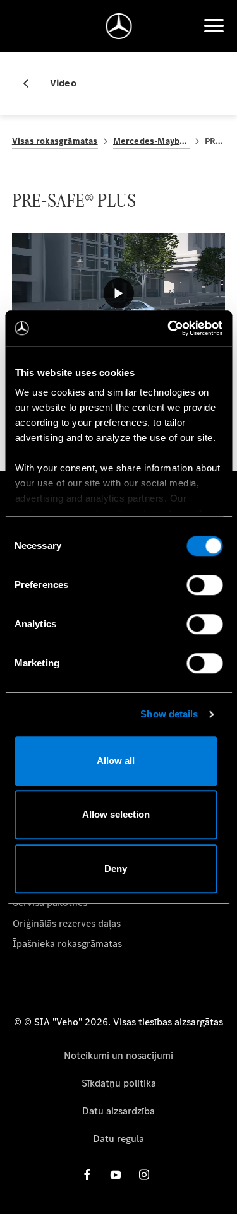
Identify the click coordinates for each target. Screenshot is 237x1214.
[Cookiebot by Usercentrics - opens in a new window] (168, 328)
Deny (115, 868)
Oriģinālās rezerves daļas (67, 923)
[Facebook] (87, 1174)
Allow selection (116, 814)
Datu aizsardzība (118, 1110)
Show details (169, 714)
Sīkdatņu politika (119, 1083)
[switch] (204, 585)
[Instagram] (144, 1174)
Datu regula (118, 1138)
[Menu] (213, 26)
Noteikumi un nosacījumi (118, 1055)
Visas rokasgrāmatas (55, 141)
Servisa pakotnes (50, 902)
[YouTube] (115, 1174)
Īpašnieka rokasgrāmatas (67, 943)
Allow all (116, 760)
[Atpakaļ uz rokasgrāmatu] (31, 83)
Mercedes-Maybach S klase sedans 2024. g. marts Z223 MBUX (151, 141)
